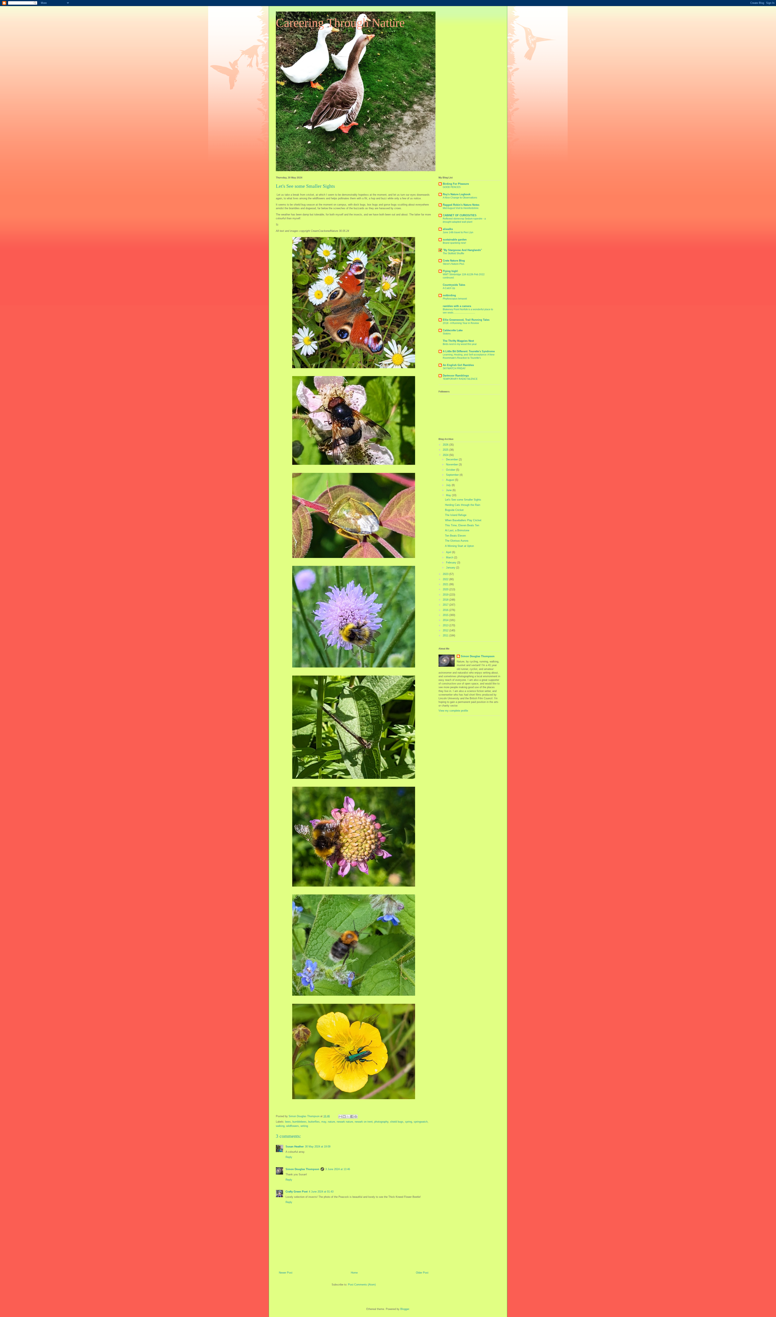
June (449, 490)
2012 (446, 630)
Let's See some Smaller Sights (463, 499)
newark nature (345, 1121)
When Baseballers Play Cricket (463, 520)
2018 (446, 599)
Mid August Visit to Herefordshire (461, 208)
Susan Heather (295, 1146)
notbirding (449, 295)
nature (331, 1121)
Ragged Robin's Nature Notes (461, 204)
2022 (446, 579)
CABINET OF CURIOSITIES (460, 215)
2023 (446, 574)
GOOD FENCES (452, 187)
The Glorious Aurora (456, 540)
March (450, 557)
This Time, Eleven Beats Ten (462, 525)
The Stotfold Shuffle (453, 253)
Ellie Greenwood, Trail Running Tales (466, 319)
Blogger (404, 1309)
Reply (289, 1157)
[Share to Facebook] (352, 1117)
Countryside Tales (454, 284)
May (449, 495)
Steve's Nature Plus (453, 264)
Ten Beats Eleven (455, 535)
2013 (446, 625)
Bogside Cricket (454, 509)
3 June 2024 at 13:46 (337, 1169)
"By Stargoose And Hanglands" (462, 250)
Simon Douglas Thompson (302, 1169)
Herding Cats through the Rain (462, 504)
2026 (446, 444)
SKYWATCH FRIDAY (454, 368)
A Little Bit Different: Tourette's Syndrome (469, 351)
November (452, 464)
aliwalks (448, 229)
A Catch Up (449, 288)
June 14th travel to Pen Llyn (458, 232)
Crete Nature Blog (454, 260)
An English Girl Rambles (458, 365)
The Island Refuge (455, 515)
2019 (446, 594)
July (449, 485)
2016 (446, 610)
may (323, 1121)
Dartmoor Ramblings (456, 375)
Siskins (447, 333)
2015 (446, 615)
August (450, 479)
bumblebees (299, 1121)
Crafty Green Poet (297, 1191)
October (451, 469)
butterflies (314, 1121)
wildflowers (292, 1125)
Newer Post (285, 1272)
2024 (446, 455)
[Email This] (340, 1117)
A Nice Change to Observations (460, 197)
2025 (446, 449)
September (453, 474)
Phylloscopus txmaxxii (455, 298)
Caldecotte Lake (453, 330)
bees (288, 1121)
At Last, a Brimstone (457, 530)
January (451, 567)
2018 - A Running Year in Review (461, 323)
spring (408, 1121)
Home (354, 1272)
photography (381, 1121)
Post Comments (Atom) (362, 1284)
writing (304, 1125)
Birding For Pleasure (456, 183)
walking (280, 1125)
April (449, 552)
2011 (446, 635)
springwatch (421, 1121)
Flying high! (450, 271)
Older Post (422, 1272)
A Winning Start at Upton (459, 545)
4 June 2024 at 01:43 (321, 1191)
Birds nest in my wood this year (460, 344)
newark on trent (364, 1121)
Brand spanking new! (454, 242)
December (452, 459)
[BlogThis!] (344, 1117)
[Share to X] (348, 1117)
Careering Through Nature (340, 23)
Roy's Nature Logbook (456, 194)
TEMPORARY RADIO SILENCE (460, 378)
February (451, 562)
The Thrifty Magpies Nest (458, 340)
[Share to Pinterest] (356, 1117)
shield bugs (396, 1121)
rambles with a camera (457, 306)
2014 (446, 620)
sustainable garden (455, 239)
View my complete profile (453, 710)
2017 (446, 604)
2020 (446, 589)
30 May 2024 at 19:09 (317, 1146)
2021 (446, 584)
